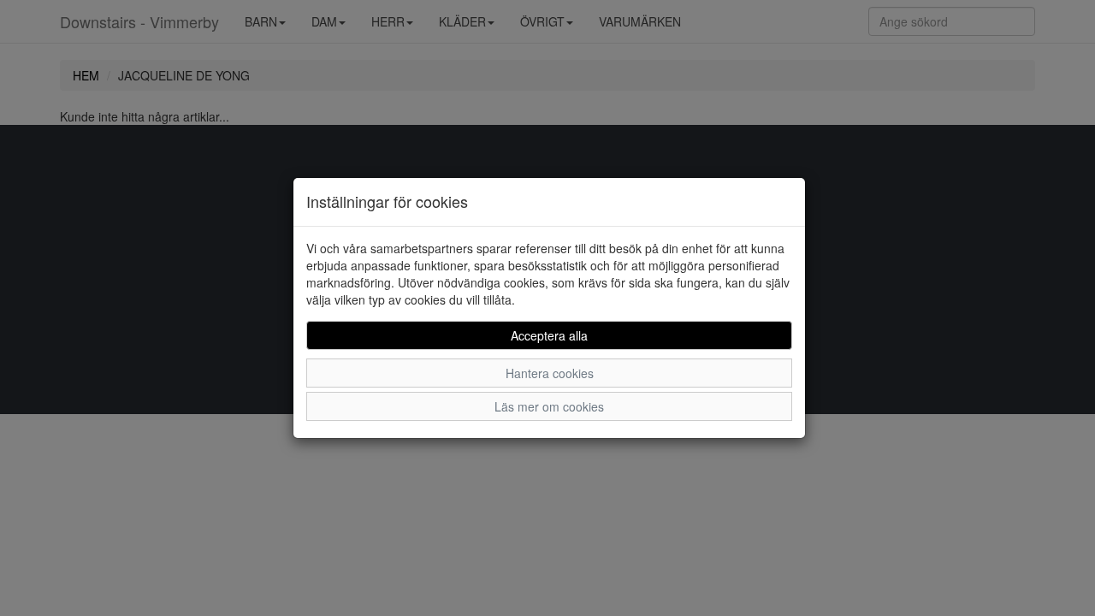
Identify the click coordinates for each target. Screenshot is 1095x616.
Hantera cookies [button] (550, 373)
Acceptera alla (549, 335)
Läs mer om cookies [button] (549, 406)
